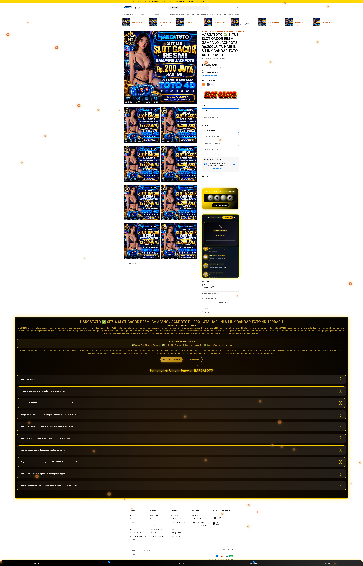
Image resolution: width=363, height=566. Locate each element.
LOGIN (109, 564)
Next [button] (238, 2)
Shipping (213, 68)
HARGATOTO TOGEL (168, 14)
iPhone (132, 522)
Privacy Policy (176, 533)
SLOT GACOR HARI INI (137, 533)
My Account (175, 515)
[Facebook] (203, 312)
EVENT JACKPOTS (210, 111)
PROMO (36, 564)
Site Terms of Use (177, 536)
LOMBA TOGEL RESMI (211, 117)
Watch (132, 526)
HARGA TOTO (139, 14)
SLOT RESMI (190, 14)
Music (131, 529)
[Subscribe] (159, 555)
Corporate (153, 519)
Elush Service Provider (157, 526)
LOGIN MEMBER (193, 359)
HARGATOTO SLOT (152, 14)
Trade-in (153, 533)
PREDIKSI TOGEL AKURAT (212, 137)
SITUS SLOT (180, 14)
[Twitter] (206, 312)
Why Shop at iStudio (199, 522)
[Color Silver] (212, 84)
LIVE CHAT (326, 564)
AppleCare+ (154, 515)
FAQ (172, 529)
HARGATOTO (128, 14)
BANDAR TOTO (212, 14)
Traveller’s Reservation (158, 536)
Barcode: (216, 58)
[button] (128, 14)
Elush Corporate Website (200, 526)
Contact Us (175, 526)
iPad (131, 519)
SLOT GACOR (201, 14)
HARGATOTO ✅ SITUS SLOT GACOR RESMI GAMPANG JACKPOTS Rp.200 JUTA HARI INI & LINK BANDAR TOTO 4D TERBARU (171, 1)
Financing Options (156, 529)
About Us (195, 515)
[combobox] (188, 8)
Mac (131, 515)
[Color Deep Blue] (208, 84)
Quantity (205, 176)
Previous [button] (125, 2)
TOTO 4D (222, 14)
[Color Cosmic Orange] (203, 84)
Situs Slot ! (208, 1)
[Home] (128, 7)
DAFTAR (181, 564)
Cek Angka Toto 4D (220, 205)
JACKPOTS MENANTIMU (138, 536)
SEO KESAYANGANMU (227, 559)
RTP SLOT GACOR (210, 130)
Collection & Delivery (178, 519)
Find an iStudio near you (200, 519)
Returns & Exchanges (178, 522)
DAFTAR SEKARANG (171, 359)
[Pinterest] (209, 312)
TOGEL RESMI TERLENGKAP (213, 143)
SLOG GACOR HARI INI (211, 149)
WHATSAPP (254, 564)
